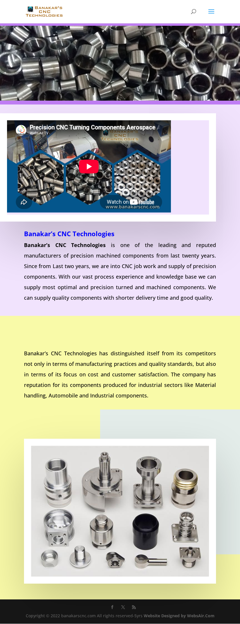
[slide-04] (120, 99)
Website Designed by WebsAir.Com (179, 615)
